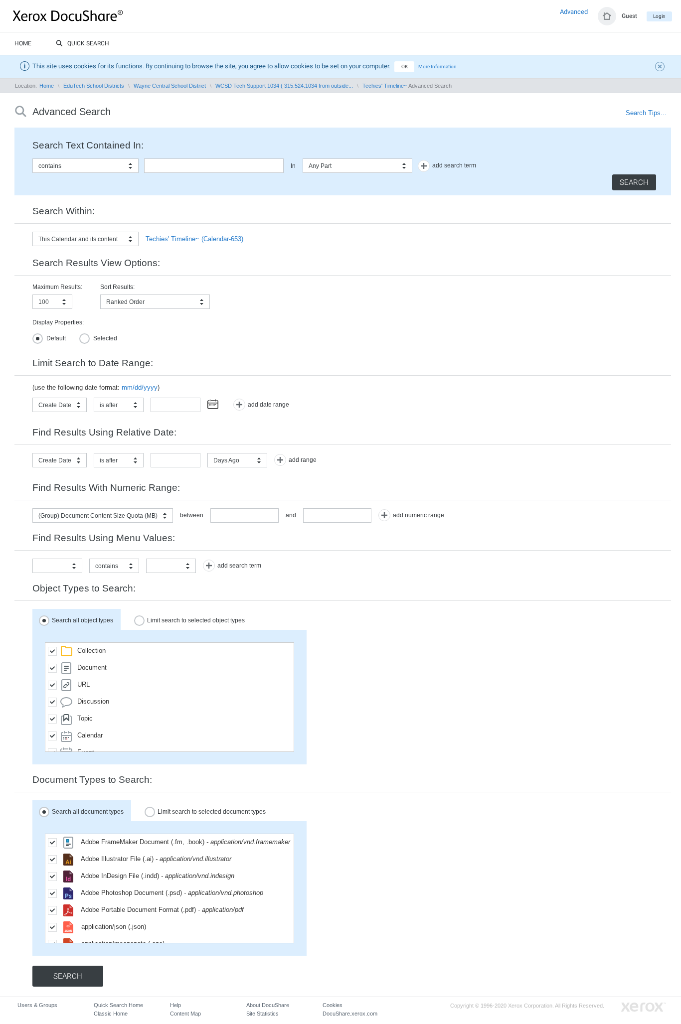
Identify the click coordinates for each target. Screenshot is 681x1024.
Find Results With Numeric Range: (106, 487)
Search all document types (88, 811)
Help (175, 1005)
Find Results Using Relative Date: (104, 432)
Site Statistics (262, 1014)
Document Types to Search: (92, 779)
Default (56, 338)
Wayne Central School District (170, 86)
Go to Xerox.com (643, 1007)
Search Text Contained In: (88, 145)
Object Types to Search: (84, 588)
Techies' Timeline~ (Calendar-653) (194, 239)
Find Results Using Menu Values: (103, 538)
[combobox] (85, 165)
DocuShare (91, 15)
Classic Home (111, 1014)
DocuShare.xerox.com (350, 1014)
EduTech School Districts (93, 86)
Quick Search (88, 43)
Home (22, 43)
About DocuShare (267, 1005)
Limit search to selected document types (212, 811)
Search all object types (82, 619)
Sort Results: (117, 287)
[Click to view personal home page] (607, 16)
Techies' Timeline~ (384, 86)
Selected (105, 338)
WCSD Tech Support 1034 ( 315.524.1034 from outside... (284, 86)
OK (404, 66)
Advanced (574, 11)
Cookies (332, 1005)
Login (659, 16)
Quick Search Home (118, 1005)
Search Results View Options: (96, 263)
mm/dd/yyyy (140, 387)
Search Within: (63, 211)
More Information (437, 66)
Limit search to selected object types (196, 619)
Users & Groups (37, 1005)
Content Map (185, 1014)
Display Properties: (58, 322)
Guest (629, 15)
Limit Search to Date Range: (92, 363)
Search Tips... (646, 113)
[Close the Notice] (661, 68)
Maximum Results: (57, 287)
